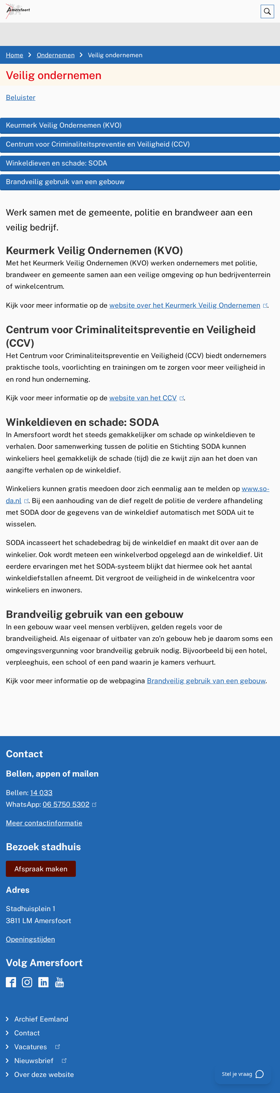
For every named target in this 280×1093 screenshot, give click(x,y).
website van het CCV (145, 398)
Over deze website (44, 1074)
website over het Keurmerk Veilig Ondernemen (186, 305)
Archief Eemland (41, 1019)
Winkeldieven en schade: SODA (56, 163)
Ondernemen (56, 55)
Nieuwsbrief (30, 1062)
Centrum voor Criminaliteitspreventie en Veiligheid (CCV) (98, 144)
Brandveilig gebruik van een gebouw (65, 182)
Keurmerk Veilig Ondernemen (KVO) (64, 125)
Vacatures (26, 1048)
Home (14, 55)
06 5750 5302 (68, 804)
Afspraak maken (40, 869)
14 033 (41, 793)
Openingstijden (30, 939)
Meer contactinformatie (44, 823)
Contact (27, 1033)
